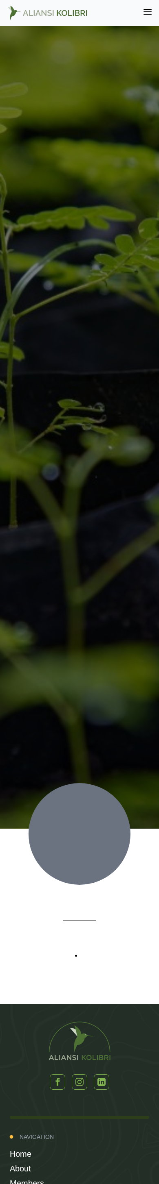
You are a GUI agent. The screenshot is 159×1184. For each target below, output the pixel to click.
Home (20, 1153)
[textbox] (79, 961)
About (20, 1168)
